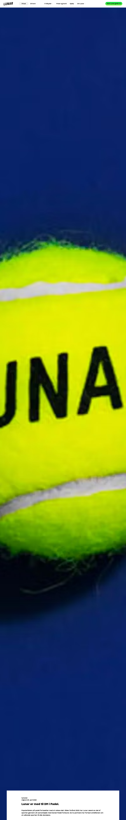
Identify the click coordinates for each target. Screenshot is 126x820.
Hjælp (72, 4)
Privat (24, 4)
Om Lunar (80, 4)
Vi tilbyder (47, 4)
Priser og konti (61, 4)
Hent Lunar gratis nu (114, 4)
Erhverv (33, 4)
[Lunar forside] (8, 3)
